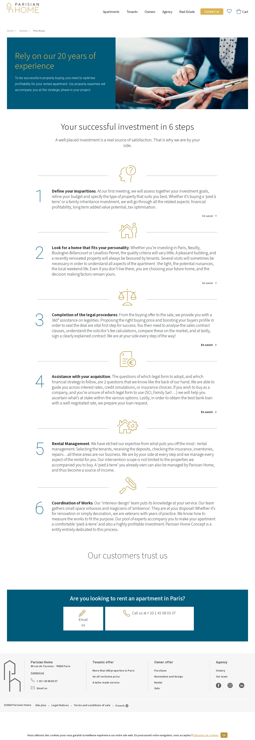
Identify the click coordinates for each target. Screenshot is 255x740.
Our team (222, 676)
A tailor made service (106, 682)
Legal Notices (60, 705)
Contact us (211, 11)
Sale (157, 688)
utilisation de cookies (206, 735)
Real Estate (187, 11)
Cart (245, 11)
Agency (167, 11)
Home (10, 30)
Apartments (111, 11)
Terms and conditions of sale (92, 705)
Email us (83, 622)
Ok (224, 735)
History (220, 670)
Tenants (132, 11)
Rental (158, 682)
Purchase (160, 670)
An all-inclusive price (106, 676)
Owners (150, 11)
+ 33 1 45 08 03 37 (47, 681)
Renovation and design (168, 676)
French (120, 705)
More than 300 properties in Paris (113, 670)
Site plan (40, 705)
